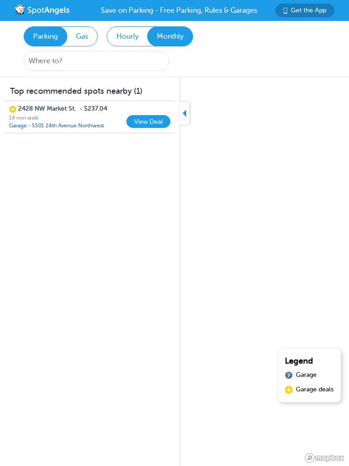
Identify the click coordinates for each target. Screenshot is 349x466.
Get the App (308, 10)
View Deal (148, 121)
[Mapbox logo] (324, 458)
